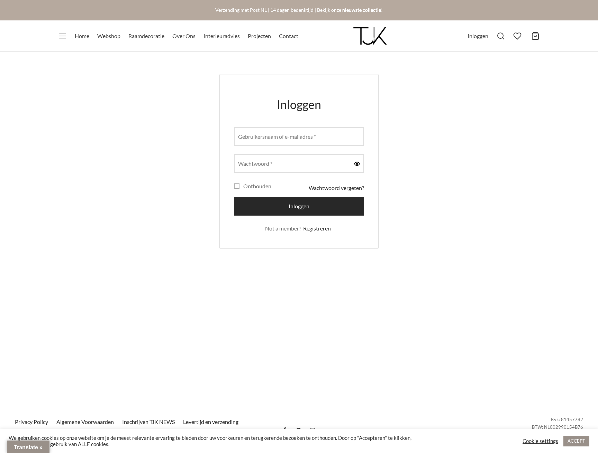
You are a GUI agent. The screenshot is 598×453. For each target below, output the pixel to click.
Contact (288, 36)
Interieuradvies (221, 36)
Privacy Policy (31, 421)
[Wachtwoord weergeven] (357, 163)
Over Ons (184, 36)
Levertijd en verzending (210, 421)
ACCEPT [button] (576, 441)
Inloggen (299, 206)
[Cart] (535, 36)
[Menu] (62, 36)
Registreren (317, 228)
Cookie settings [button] (540, 441)
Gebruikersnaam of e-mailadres (279, 136)
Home (82, 36)
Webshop (108, 36)
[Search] (501, 36)
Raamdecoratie (146, 36)
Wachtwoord (257, 163)
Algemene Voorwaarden (85, 421)
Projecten (259, 36)
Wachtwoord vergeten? (336, 187)
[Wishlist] (518, 36)
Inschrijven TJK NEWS (148, 421)
